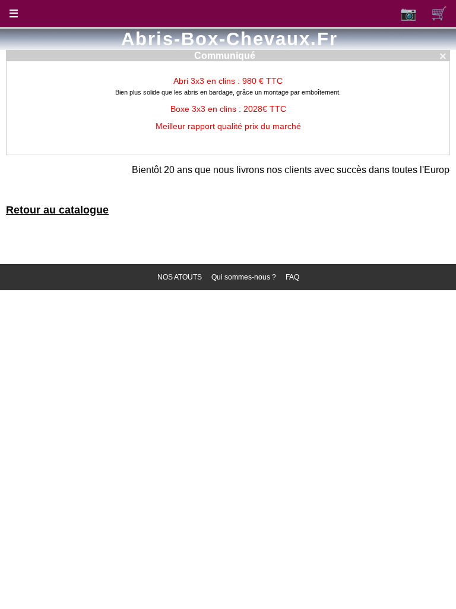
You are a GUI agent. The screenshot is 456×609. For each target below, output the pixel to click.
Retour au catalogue (57, 210)
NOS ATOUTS (179, 277)
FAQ (292, 277)
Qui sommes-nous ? (243, 277)
